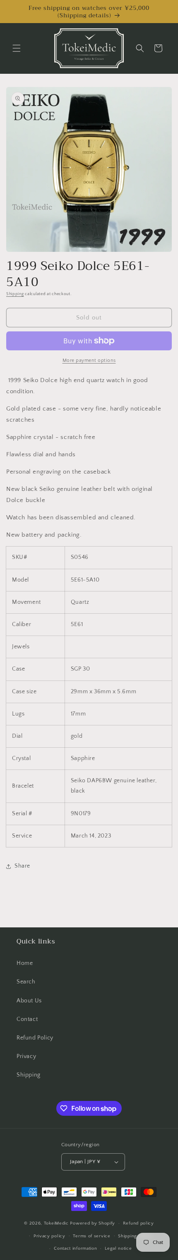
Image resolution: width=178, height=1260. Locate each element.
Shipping (15, 294)
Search (26, 981)
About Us (29, 1000)
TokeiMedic (57, 1223)
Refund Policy (35, 1038)
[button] (16, 48)
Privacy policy (49, 1236)
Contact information (75, 1248)
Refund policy (138, 1223)
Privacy (26, 1056)
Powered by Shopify (92, 1223)
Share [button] (22, 866)
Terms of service (91, 1236)
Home (25, 963)
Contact (27, 1019)
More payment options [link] (89, 360)
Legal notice (118, 1248)
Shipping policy (135, 1236)
